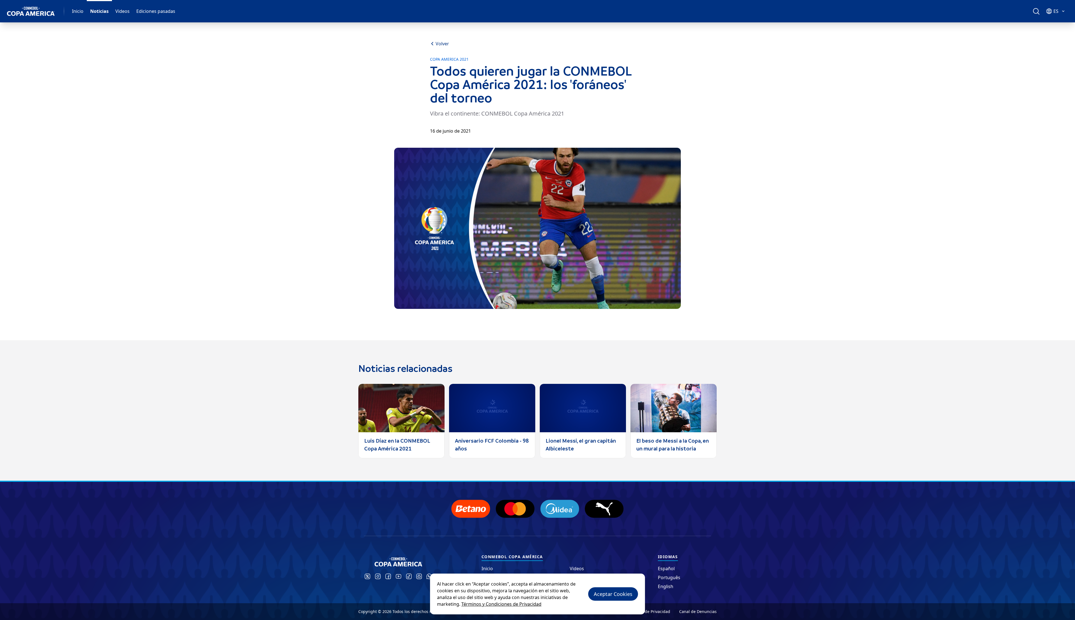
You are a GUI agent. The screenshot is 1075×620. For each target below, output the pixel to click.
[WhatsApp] (429, 576)
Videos (122, 11)
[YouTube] (398, 576)
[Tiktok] (408, 576)
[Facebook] (388, 576)
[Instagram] (377, 576)
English (665, 586)
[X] (367, 576)
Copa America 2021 (449, 59)
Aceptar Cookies (613, 594)
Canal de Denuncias (698, 611)
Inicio (77, 11)
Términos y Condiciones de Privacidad (501, 604)
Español (666, 568)
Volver (442, 44)
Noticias (99, 11)
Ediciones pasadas (155, 11)
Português (669, 577)
